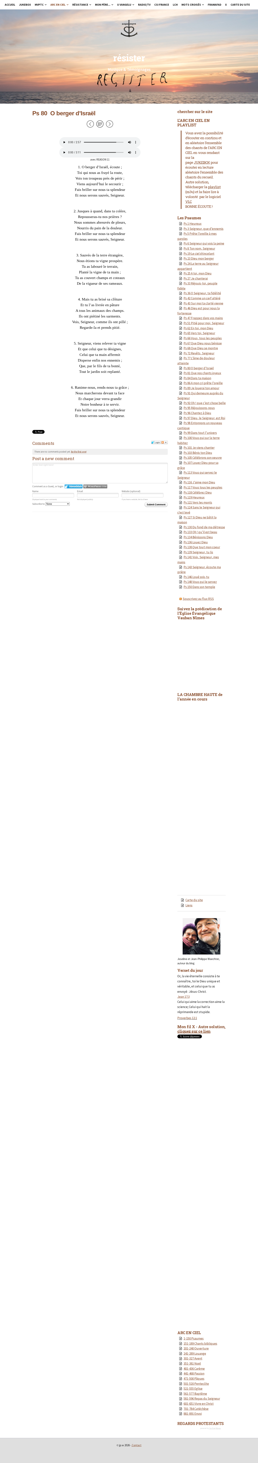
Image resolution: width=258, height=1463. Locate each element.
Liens (188, 905)
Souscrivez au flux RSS (198, 599)
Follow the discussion (164, 442)
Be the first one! (79, 451)
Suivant (109, 124)
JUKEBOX (202, 162)
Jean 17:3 (183, 997)
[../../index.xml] (181, 599)
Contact (136, 1445)
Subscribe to (38, 504)
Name (35, 491)
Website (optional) (131, 491)
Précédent (90, 124)
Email (80, 491)
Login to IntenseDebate (74, 486)
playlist (214, 186)
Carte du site (194, 900)
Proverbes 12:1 (187, 1018)
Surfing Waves (215, 1428)
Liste (100, 124)
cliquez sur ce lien (194, 1031)
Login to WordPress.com (95, 486)
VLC (188, 201)
